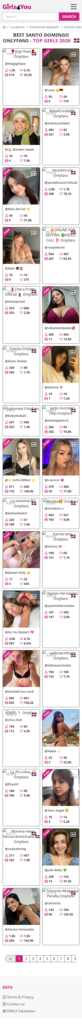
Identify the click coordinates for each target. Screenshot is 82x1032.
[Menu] (73, 6)
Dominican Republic (44, 27)
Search (69, 16)
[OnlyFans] (4, 27)
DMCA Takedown (20, 1011)
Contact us (15, 1004)
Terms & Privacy (19, 997)
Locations (17, 27)
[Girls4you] (17, 7)
